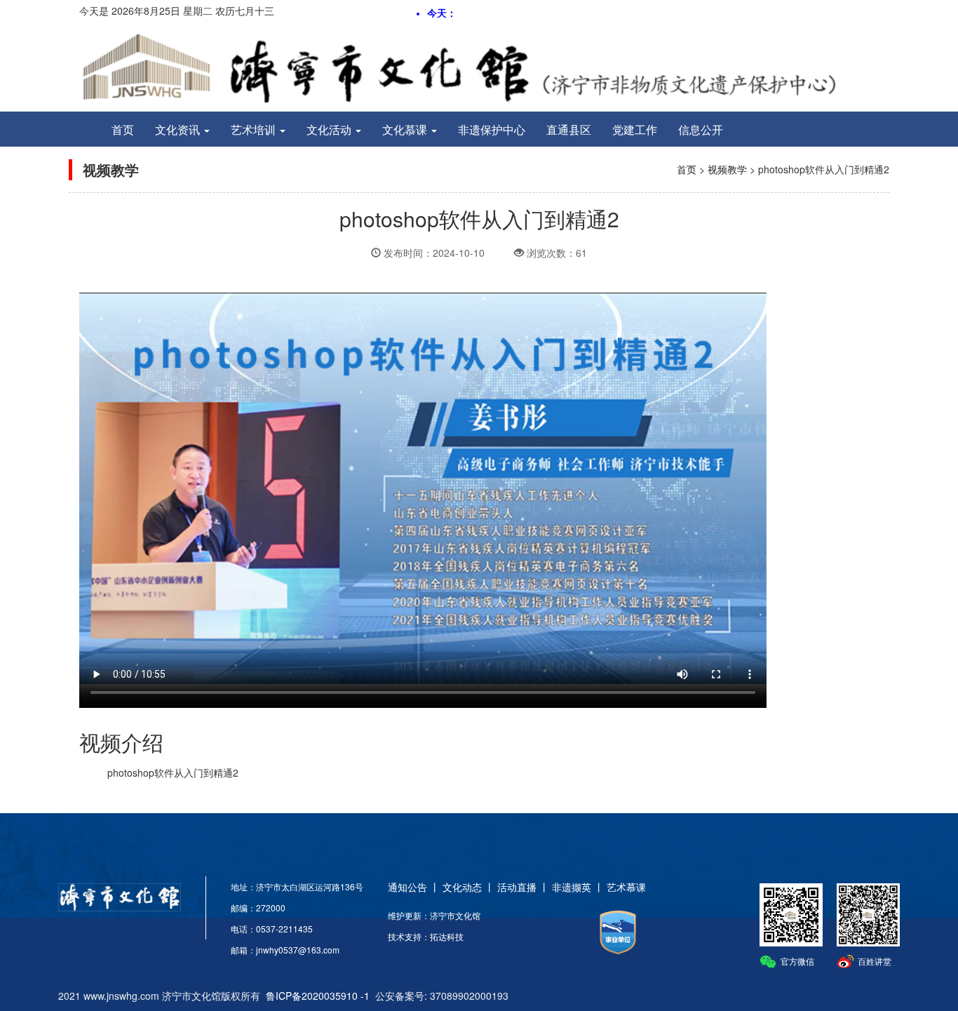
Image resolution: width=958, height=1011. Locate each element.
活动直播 (517, 887)
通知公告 (407, 887)
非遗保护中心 (491, 129)
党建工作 (634, 129)
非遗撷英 (571, 887)
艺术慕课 (626, 887)
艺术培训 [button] (254, 129)
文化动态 (462, 887)
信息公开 (700, 129)
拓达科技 (447, 936)
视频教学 (727, 169)
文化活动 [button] (330, 129)
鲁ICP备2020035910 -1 (318, 996)
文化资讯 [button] (179, 129)
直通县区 (568, 129)
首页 (123, 129)
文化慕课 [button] (406, 129)
